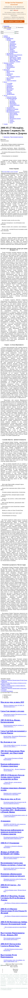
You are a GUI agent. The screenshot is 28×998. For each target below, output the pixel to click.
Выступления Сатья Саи (16, 137)
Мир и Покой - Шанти (15, 59)
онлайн (11, 106)
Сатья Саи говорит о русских (12, 711)
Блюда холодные (14, 114)
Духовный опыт (11, 107)
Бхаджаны (12, 50)
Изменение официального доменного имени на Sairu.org (13, 875)
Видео (5, 82)
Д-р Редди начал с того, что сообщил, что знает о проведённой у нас (14, 960)
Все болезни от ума (8, 742)
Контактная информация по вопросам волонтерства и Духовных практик (12, 832)
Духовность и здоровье (12, 109)
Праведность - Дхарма (15, 57)
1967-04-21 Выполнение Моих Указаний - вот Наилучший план (13, 753)
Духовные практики (12, 98)
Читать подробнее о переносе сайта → (14, 21)
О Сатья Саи (7, 37)
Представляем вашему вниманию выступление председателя (12, 938)
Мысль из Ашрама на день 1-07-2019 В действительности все (14, 706)
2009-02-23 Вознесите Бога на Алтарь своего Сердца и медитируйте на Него (12, 777)
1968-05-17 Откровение (10, 843)
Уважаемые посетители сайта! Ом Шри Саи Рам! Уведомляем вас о (15, 879)
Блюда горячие (13, 113)
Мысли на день (10, 71)
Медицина (12, 45)
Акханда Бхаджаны (14, 105)
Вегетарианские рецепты (13, 111)
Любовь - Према (14, 60)
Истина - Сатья (13, 56)
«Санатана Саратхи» (15, 76)
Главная (6, 35)
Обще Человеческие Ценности (14, 54)
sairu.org (16, 10)
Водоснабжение (11, 67)
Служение (12, 42)
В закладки (6, 26)
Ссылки (6, 124)
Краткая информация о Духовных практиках (10, 765)
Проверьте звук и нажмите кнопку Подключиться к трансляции (12, 794)
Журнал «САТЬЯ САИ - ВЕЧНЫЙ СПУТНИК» (10, 853)
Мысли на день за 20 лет (11, 799)
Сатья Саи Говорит (11, 80)
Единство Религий (11, 96)
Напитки (12, 117)
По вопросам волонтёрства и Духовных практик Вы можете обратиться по (14, 838)
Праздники (12, 48)
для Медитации (13, 52)
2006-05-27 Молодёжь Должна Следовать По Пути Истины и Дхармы (13, 898)
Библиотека (7, 69)
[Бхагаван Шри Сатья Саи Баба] (10, 172)
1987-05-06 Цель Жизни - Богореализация (11, 721)
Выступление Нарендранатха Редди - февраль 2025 (12, 934)
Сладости (12, 121)
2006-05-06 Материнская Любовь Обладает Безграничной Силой (14, 923)
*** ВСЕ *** (13, 99)
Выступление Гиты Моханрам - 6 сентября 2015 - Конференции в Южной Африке (13, 810)
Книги (8, 72)
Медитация (12, 102)
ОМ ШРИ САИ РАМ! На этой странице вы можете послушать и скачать (15, 825)
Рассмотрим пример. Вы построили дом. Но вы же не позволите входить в (15, 803)
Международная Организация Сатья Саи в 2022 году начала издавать (14, 857)
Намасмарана (13, 103)
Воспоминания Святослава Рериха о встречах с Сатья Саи (13, 864)
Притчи (9, 79)
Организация (10, 53)
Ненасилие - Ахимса (15, 61)
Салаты (11, 120)
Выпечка (12, 115)
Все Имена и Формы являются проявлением (15, 903)
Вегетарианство (11, 110)
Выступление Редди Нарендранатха (9, 956)
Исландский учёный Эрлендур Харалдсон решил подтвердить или (14, 868)
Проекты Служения (9, 63)
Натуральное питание (15, 118)
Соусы (11, 122)
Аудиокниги (10, 73)
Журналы (9, 75)
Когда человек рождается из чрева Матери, (15, 927)
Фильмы (9, 40)
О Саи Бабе (12, 41)
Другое (8, 68)
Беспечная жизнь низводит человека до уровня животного (14, 726)
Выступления (13, 46)
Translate (9, 29)
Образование (13, 44)
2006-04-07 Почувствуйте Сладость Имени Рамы (11, 945)
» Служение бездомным (7, 691)
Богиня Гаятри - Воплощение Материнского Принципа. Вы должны (15, 737)
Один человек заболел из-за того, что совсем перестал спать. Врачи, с (15, 746)
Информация (10, 38)
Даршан (12, 49)
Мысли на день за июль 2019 (12, 702)
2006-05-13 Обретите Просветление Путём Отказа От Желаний (14, 911)
